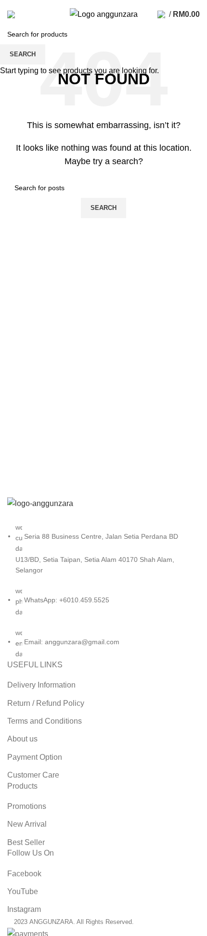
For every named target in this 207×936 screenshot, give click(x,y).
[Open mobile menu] (11, 14)
